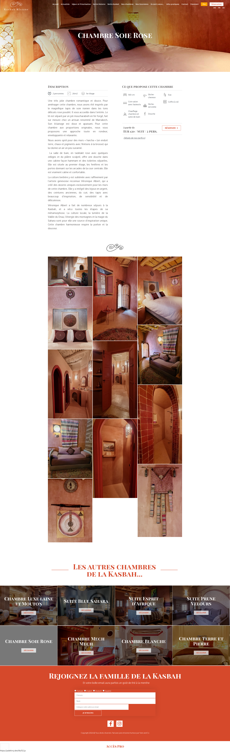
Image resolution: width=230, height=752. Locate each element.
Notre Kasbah (113, 4)
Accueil (56, 4)
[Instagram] (119, 724)
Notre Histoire (99, 4)
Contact (184, 4)
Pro (204, 4)
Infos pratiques (172, 4)
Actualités (65, 4)
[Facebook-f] (110, 724)
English (89, 691)
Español (108, 691)
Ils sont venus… (157, 4)
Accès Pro (115, 746)
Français (80, 691)
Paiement (194, 4)
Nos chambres (127, 4)
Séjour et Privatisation (81, 4)
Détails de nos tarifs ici (134, 138)
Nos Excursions (142, 4)
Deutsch (98, 691)
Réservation (216, 4)
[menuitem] (214, 8)
